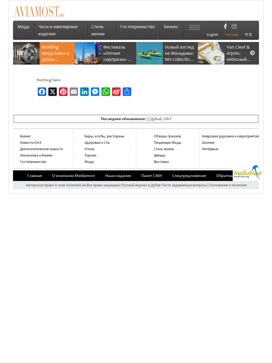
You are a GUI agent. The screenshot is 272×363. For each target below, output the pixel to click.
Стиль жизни (164, 149)
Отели (89, 149)
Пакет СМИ (151, 175)
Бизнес (171, 26)
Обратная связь (230, 175)
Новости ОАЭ (30, 142)
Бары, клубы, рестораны (104, 136)
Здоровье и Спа (97, 142)
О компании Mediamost (73, 175)
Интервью (210, 149)
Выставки (161, 161)
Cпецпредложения (189, 175)
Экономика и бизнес (36, 155)
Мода (23, 26)
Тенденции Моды (167, 142)
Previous (19, 53)
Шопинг (208, 142)
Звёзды (159, 155)
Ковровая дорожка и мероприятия (230, 136)
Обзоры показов (167, 136)
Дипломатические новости (41, 149)
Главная (34, 175)
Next (252, 53)
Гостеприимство (137, 26)
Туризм (90, 155)
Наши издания (118, 175)
